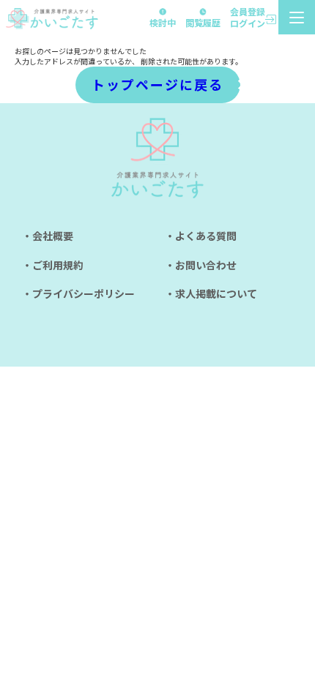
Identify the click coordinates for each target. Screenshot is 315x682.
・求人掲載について (211, 293)
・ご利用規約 (53, 265)
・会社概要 (47, 235)
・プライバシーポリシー (78, 293)
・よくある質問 (201, 235)
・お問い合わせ (201, 265)
